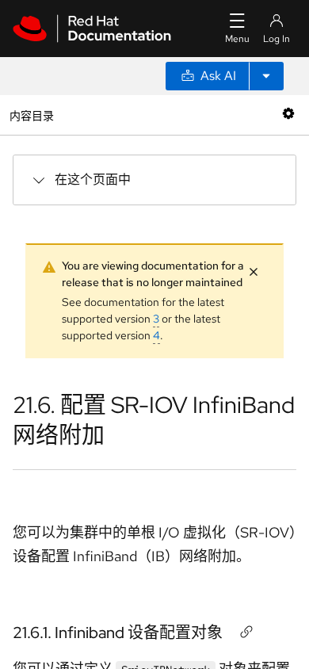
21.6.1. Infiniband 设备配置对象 (118, 632)
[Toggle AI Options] (266, 76)
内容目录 (31, 114)
